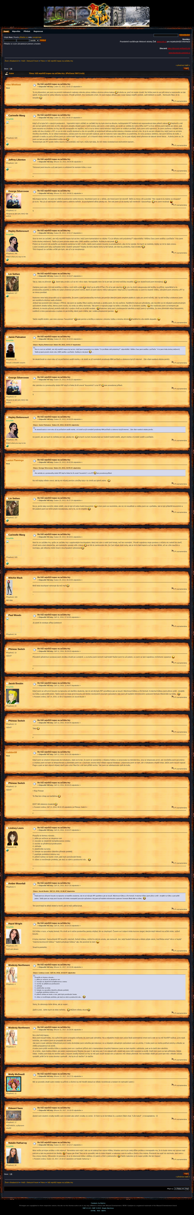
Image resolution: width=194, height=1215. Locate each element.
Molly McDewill (16, 1074)
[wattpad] (7, 851)
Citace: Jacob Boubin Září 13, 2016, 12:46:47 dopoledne (54, 891)
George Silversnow (18, 191)
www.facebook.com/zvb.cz (179, 53)
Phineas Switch (16, 649)
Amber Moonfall (16, 883)
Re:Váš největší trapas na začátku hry (53, 84)
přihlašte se (23, 37)
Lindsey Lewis (16, 828)
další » (187, 65)
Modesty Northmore (19, 965)
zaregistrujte (36, 37)
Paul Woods (14, 615)
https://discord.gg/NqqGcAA (179, 48)
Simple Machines (108, 1208)
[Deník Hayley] (7, 260)
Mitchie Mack (15, 577)
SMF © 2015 (96, 1208)
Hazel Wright (15, 923)
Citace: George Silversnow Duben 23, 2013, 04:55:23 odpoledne (57, 468)
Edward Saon (15, 1108)
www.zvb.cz (161, 42)
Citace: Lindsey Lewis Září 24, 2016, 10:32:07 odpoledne (54, 973)
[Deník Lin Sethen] (7, 297)
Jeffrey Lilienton (17, 159)
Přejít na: (170, 1189)
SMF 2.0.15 (87, 1208)
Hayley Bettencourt (18, 231)
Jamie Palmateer (17, 337)
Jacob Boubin (15, 683)
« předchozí (180, 65)
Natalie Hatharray (17, 1143)
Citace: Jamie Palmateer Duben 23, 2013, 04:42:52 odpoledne (56, 425)
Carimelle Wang (16, 115)
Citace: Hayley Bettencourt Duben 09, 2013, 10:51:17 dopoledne (57, 345)
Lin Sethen (14, 274)
